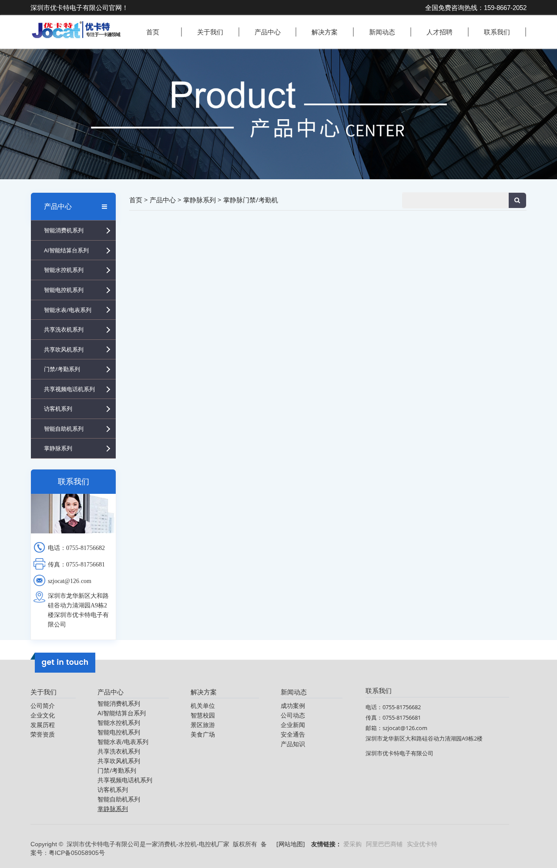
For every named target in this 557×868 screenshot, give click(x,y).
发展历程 (42, 725)
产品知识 (293, 744)
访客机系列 (58, 408)
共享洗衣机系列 (64, 329)
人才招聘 (439, 31)
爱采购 (352, 844)
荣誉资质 (42, 734)
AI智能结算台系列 (66, 250)
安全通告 (293, 734)
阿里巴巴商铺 (384, 844)
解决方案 (325, 31)
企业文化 (42, 715)
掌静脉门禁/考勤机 (250, 199)
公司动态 (293, 715)
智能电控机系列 (64, 290)
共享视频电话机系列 (69, 389)
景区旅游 (203, 725)
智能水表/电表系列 (67, 310)
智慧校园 (203, 715)
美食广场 (203, 734)
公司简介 (42, 705)
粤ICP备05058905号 (77, 852)
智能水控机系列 (64, 270)
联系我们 (497, 31)
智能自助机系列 (64, 428)
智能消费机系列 (64, 230)
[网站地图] (290, 844)
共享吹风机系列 (64, 349)
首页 (152, 31)
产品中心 (268, 31)
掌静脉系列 (58, 448)
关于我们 (210, 31)
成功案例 (293, 705)
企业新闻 (293, 725)
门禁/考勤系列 (62, 369)
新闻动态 (382, 31)
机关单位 (203, 705)
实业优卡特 (422, 844)
